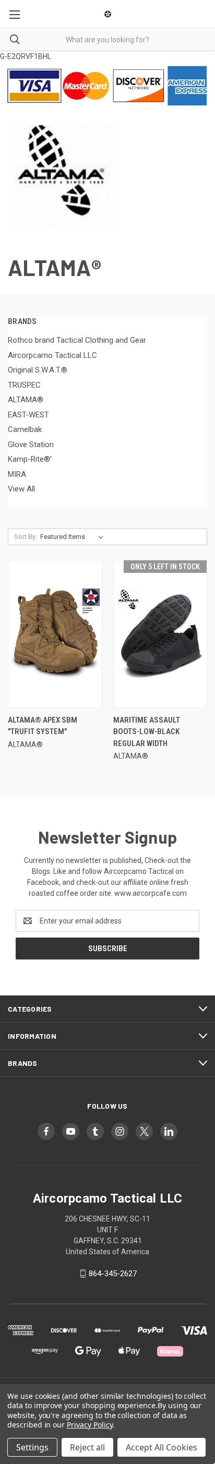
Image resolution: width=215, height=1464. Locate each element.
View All (21, 489)
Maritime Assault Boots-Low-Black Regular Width (146, 731)
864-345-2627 (113, 1273)
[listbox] (74, 537)
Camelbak (25, 429)
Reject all (87, 1447)
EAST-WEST (28, 414)
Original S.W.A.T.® (37, 370)
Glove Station (31, 444)
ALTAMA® (25, 399)
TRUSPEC (24, 385)
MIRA (17, 474)
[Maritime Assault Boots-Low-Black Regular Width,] (160, 634)
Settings (32, 1447)
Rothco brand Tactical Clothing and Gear (77, 340)
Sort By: (25, 537)
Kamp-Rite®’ (30, 459)
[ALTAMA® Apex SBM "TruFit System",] (55, 634)
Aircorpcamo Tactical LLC (52, 355)
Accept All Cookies (161, 1447)
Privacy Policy (89, 1425)
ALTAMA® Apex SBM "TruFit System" (42, 726)
